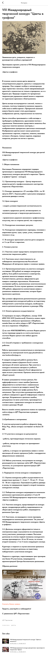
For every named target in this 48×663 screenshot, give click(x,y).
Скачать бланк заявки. (11, 604)
